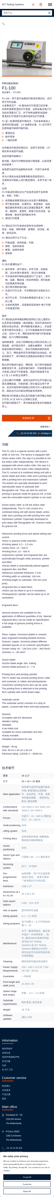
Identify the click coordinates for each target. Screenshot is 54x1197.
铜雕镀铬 (44, 836)
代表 (4, 1065)
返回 (4, 1098)
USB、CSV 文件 (30, 903)
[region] (27, 1174)
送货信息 (6, 1053)
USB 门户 (27, 886)
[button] (3, 24)
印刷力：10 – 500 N (32, 816)
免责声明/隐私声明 (10, 1057)
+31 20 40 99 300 (28, 433)
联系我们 (6, 1086)
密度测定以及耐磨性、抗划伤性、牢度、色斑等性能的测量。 (36, 794)
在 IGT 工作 (7, 1070)
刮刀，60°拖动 (29, 866)
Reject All (27, 1191)
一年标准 (26, 976)
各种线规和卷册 (30, 836)
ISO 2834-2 (28, 807)
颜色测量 (32, 801)
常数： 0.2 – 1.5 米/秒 (33, 993)
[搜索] (49, 13)
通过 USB (27, 1017)
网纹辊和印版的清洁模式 (35, 961)
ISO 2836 (40, 807)
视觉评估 (44, 797)
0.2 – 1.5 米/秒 (29, 916)
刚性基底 (26, 1002)
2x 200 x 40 (28, 984)
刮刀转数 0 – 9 (29, 921)
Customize (27, 1184)
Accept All (27, 1177)
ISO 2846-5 (36, 810)
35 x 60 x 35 (28, 893)
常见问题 (6, 1061)
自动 (24, 825)
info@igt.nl (46, 433)
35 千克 (26, 1009)
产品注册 (6, 1094)
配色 (24, 801)
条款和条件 (7, 1048)
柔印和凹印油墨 (30, 910)
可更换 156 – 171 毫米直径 (36, 857)
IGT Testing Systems (13, 4)
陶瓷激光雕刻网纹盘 (32, 840)
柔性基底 (37, 1002)
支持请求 (6, 1090)
